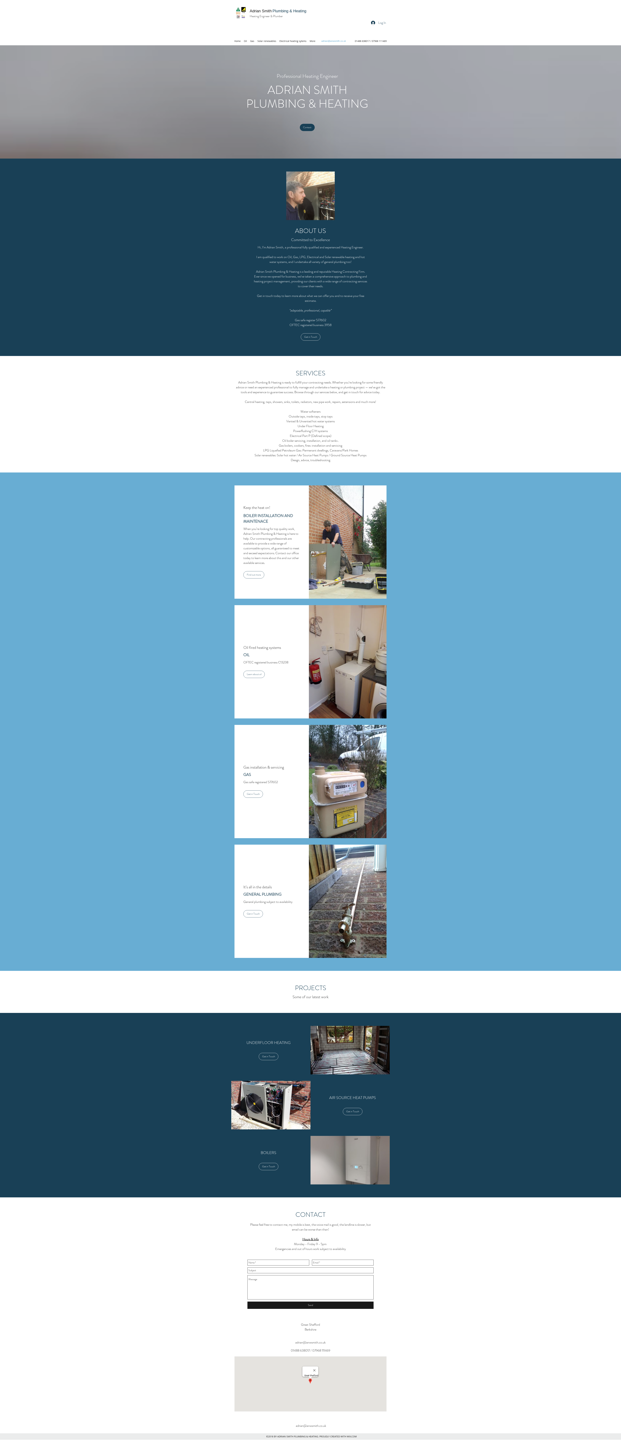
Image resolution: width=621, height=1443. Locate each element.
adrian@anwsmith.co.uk (333, 41)
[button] (310, 196)
